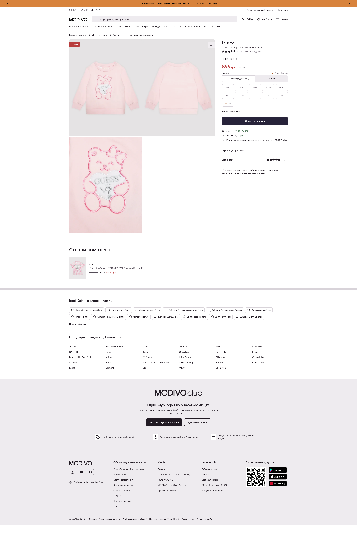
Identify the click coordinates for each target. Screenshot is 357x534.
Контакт (117, 506)
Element (110, 367)
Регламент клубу (204, 519)
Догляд (205, 474)
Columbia (74, 362)
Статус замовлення (123, 479)
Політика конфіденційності (135, 519)
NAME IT (73, 351)
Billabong (220, 357)
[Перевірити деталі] (284, 150)
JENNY (72, 346)
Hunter (109, 362)
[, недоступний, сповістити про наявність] (282, 95)
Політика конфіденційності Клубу (164, 519)
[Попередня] (7, 3)
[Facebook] (90, 472)
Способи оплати (121, 490)
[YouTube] (81, 472)
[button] (105, 87)
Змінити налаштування (109, 519)
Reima (72, 367)
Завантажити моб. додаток (261, 10)
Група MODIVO (165, 479)
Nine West (257, 346)
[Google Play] (278, 470)
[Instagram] (72, 472)
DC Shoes (147, 357)
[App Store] (278, 477)
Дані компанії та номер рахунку (174, 474)
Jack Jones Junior (114, 346)
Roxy (218, 346)
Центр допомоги (122, 501)
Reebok (145, 351)
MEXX (182, 367)
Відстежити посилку (123, 485)
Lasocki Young (186, 362)
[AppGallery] (278, 483)
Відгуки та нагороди (212, 490)
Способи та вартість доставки (128, 469)
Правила (93, 519)
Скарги (117, 495)
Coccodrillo (258, 357)
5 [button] (243, 51)
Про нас (162, 469)
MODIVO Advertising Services (172, 485)
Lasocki (146, 346)
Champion (221, 367)
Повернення (119, 474)
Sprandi (219, 362)
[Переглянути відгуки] (284, 159)
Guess (228, 42)
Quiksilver (184, 351)
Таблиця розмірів (210, 469)
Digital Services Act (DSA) (214, 485)
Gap (144, 367)
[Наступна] (349, 3)
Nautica (183, 346)
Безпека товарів (210, 479)
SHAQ (255, 351)
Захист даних (188, 519)
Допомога (282, 10)
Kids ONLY (221, 351)
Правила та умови (167, 490)
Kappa (109, 351)
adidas (109, 357)
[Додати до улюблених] (211, 45)
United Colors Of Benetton (155, 362)
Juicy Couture (186, 357)
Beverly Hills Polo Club (80, 357)
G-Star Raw (258, 362)
